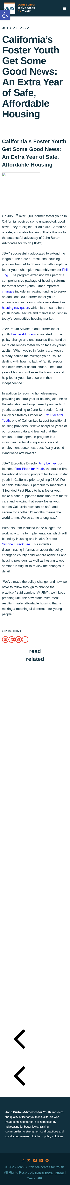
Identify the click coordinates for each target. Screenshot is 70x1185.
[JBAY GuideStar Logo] (47, 1161)
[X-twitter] (29, 1161)
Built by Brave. (44, 1172)
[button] (5, 639)
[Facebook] (35, 1161)
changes (8, 291)
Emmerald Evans (23, 334)
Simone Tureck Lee (16, 544)
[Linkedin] (41, 1161)
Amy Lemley (48, 463)
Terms (31, 1178)
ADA (40, 1178)
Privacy (59, 1172)
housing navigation (15, 308)
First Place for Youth (29, 469)
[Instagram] (22, 1161)
